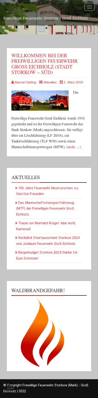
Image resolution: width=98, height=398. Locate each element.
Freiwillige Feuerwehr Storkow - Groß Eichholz (45, 18)
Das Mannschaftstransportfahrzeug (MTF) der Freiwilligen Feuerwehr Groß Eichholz (45, 208)
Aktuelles (50, 82)
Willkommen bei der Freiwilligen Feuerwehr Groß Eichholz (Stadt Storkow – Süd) (44, 63)
